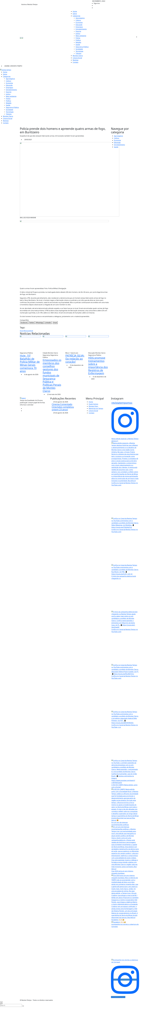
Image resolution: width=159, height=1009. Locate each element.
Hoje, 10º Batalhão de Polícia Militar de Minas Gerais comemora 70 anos (30, 363)
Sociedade (79, 49)
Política (78, 40)
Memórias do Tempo (96, 408)
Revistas (75, 60)
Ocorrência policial (26, 331)
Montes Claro (93, 406)
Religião (78, 42)
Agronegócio (80, 18)
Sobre (75, 14)
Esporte (78, 31)
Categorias (76, 16)
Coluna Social (77, 58)
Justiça (78, 34)
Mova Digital (110, 1000)
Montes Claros (78, 56)
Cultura (78, 20)
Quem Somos (93, 404)
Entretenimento (81, 29)
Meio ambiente (81, 36)
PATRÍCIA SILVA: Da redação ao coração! (74, 358)
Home (75, 11)
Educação (79, 25)
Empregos (79, 27)
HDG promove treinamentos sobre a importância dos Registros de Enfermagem (98, 365)
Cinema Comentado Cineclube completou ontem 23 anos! (63, 407)
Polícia (78, 38)
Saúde (78, 45)
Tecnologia (79, 51)
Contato (75, 62)
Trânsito (78, 53)
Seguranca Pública (82, 47)
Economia (79, 22)
